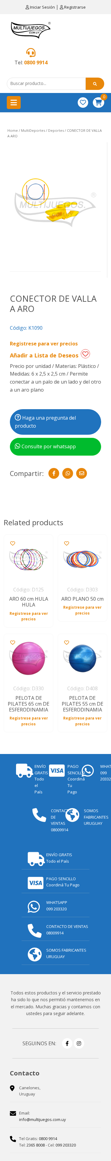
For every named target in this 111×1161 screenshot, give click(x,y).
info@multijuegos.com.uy (42, 1119)
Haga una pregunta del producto (45, 421)
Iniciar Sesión (42, 7)
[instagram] (79, 1043)
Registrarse (74, 7)
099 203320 (66, 1145)
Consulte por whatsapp (48, 446)
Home (12, 130)
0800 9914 (35, 62)
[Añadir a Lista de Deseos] (85, 353)
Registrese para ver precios (44, 343)
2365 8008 (36, 1145)
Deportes (56, 130)
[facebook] (67, 1043)
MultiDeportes (33, 130)
